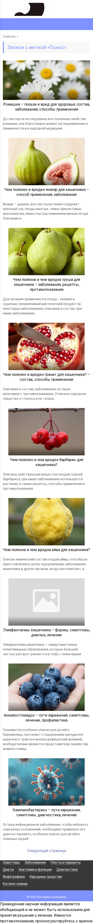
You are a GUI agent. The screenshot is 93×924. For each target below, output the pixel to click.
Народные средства (46, 877)
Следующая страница (46, 850)
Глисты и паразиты (66, 862)
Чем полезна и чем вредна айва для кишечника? (46, 549)
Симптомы (11, 862)
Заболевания (35, 862)
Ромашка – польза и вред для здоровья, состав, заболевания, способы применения (46, 107)
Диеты (8, 869)
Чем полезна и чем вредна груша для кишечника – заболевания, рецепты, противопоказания (46, 284)
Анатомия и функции (35, 869)
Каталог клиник (15, 884)
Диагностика (67, 869)
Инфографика (14, 877)
